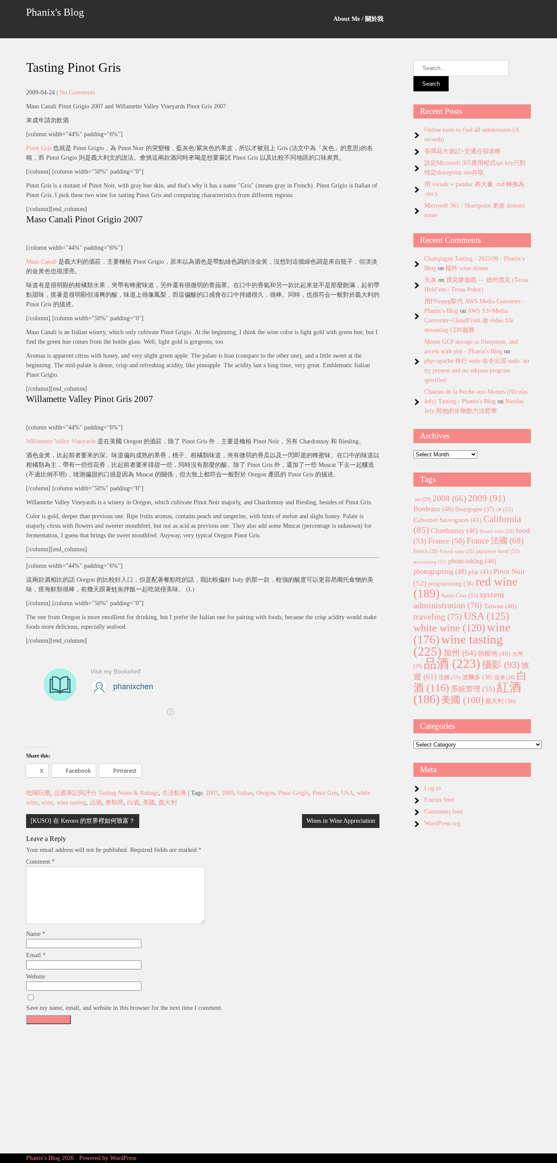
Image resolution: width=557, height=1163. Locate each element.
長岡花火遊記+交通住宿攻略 (462, 151)
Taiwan (500, 606)
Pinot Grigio (293, 793)
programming (451, 583)
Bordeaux (433, 509)
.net (422, 499)
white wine (449, 627)
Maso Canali (41, 261)
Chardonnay (454, 530)
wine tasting (71, 802)
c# (504, 509)
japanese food (498, 551)
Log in (432, 788)
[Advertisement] (202, 1089)
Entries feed (439, 800)
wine (47, 802)
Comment (40, 861)
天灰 (430, 280)
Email (36, 955)
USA (347, 793)
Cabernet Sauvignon (447, 519)
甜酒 (504, 677)
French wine (457, 551)
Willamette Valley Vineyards (61, 441)
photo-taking (472, 561)
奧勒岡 (114, 802)
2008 (449, 498)
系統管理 (473, 688)
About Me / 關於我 (358, 19)
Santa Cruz (459, 595)
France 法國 (494, 540)
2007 (212, 793)
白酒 (133, 802)
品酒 (96, 802)
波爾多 (477, 677)
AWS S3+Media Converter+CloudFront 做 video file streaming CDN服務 (468, 320)
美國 (149, 802)
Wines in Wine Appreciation (340, 821)
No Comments (77, 92)
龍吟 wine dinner (467, 268)
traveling (437, 616)
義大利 (167, 802)
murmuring (429, 562)
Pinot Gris (38, 148)
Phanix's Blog (55, 12)
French (425, 551)
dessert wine (497, 531)
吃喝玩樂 (38, 793)
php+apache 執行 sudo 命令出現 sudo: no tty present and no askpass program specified (476, 370)
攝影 (501, 665)
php (480, 571)
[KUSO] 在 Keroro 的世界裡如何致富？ (82, 821)
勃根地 (494, 653)
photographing (439, 572)
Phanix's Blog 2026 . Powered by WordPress (81, 1158)
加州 (459, 652)
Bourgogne (474, 509)
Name (35, 934)
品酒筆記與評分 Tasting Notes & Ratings (106, 793)
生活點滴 (174, 793)
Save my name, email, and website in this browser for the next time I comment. (124, 1008)
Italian (245, 793)
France (446, 540)
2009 (227, 793)
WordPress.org (442, 823)
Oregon (265, 793)
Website (35, 976)
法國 (449, 677)
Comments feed (443, 811)
